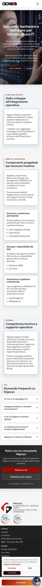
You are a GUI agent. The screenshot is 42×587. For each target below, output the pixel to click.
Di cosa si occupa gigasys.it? (16, 399)
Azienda (4, 532)
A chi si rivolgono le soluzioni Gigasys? (16, 417)
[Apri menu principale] (37, 3)
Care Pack (13, 268)
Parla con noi (21, 470)
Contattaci (29, 68)
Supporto (5, 556)
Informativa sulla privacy (11, 538)
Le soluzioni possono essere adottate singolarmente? (16, 428)
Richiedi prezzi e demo (21, 477)
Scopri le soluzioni (15, 68)
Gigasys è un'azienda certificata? (18, 437)
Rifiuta (30, 568)
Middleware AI (15, 301)
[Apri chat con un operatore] (36, 581)
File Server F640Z (16, 265)
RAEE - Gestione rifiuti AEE (12, 542)
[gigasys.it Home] (9, 4)
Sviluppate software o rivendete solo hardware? (17, 407)
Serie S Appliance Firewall (19, 229)
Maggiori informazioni (11, 564)
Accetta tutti (12, 572)
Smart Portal (14, 233)
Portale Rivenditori (9, 549)
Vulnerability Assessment (19, 236)
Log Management (16, 298)
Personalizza (12, 568)
